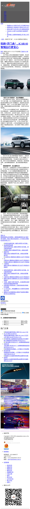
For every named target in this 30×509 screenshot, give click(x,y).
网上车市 (9, 480)
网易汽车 (9, 468)
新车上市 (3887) (5, 385)
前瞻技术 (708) (12, 387)
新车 (5, 13)
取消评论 (3, 302)
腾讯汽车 (9, 470)
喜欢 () (3, 235)
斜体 (17, 312)
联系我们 (6, 451)
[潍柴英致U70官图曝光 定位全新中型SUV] (15, 395)
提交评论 (3, 309)
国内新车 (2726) (13, 385)
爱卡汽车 (9, 477)
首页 (5, 12)
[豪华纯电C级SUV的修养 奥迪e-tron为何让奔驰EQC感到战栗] (15, 378)
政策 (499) (13, 389)
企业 (5, 18)
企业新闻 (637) (20, 387)
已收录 (23, 51)
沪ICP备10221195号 (8, 440)
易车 (8, 475)
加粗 (7, 312)
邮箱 (5, 323)
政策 (5, 20)
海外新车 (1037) (22, 385)
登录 (2, 23)
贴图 (5, 312)
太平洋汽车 (10, 479)
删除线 (11, 312)
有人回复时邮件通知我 (8, 311)
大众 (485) (18, 389)
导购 (5, 15)
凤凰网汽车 (10, 472)
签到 (20, 312)
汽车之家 (9, 474)
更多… (9, 482)
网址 (5, 324)
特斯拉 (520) (6, 389)
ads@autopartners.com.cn (14, 459)
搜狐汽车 (9, 467)
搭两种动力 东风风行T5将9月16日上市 (18, 27)
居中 (14, 312)
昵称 (5, 321)
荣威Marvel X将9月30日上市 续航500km (18, 25)
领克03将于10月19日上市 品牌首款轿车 (18, 29)
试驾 (5, 17)
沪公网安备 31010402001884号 (12, 442)
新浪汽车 (9, 465)
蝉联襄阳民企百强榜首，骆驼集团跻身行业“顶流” (15, 237)
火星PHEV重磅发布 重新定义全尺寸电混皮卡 (16, 277)
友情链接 (6, 462)
